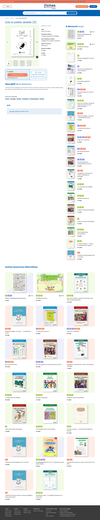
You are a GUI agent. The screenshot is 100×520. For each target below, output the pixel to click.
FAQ (47, 514)
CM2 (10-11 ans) (27, 512)
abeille (42, 99)
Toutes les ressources (30, 13)
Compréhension (34, 99)
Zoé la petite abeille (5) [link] (21, 18)
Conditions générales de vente (67, 516)
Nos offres (48, 511)
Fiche (12, 18)
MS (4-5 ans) (8, 514)
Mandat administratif (51, 512)
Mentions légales (64, 511)
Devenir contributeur (38, 511)
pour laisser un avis (19, 111)
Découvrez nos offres (82, 6)
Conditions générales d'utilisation (68, 514)
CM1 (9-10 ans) (27, 511)
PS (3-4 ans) (8, 512)
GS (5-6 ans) (8, 516)
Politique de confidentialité (66, 512)
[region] (22, 42)
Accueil (7, 18)
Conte (7, 99)
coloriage (12, 99)
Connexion (93, 6)
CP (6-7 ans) (17, 511)
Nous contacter (50, 516)
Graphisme (25, 99)
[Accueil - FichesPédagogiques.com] (50, 6)
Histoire (19, 99)
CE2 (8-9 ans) (17, 514)
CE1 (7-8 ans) (17, 512)
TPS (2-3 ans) (8, 511)
